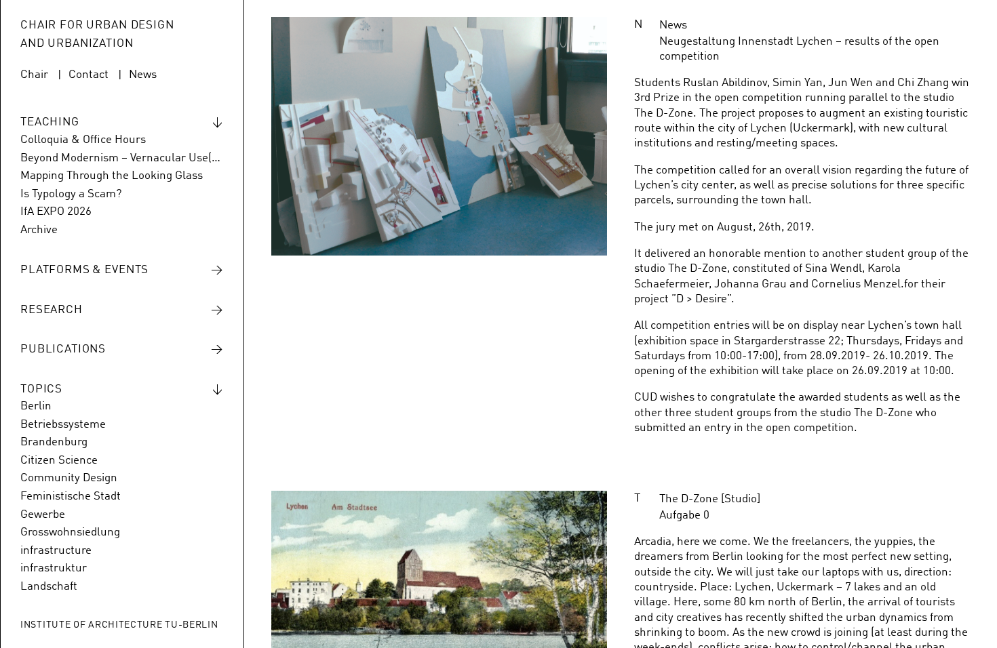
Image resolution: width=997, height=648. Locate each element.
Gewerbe (42, 515)
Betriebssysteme (63, 424)
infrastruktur (53, 568)
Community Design (68, 478)
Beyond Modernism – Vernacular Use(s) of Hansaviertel (121, 158)
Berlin (36, 406)
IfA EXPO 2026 (56, 212)
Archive (39, 230)
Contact (89, 75)
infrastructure (56, 550)
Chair (34, 75)
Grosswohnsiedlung (70, 532)
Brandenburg (53, 442)
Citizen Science (59, 460)
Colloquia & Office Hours (83, 140)
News (143, 75)
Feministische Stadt (70, 496)
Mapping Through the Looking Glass (111, 176)
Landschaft (48, 586)
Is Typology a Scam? (70, 194)
